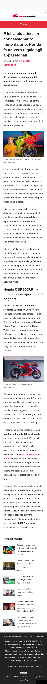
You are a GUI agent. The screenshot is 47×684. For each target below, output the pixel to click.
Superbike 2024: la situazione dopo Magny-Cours (26, 592)
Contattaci (38, 666)
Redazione (17, 636)
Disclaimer (39, 636)
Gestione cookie (41, 682)
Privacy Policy (28, 636)
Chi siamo (8, 636)
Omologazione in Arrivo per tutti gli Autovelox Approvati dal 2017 (25, 579)
